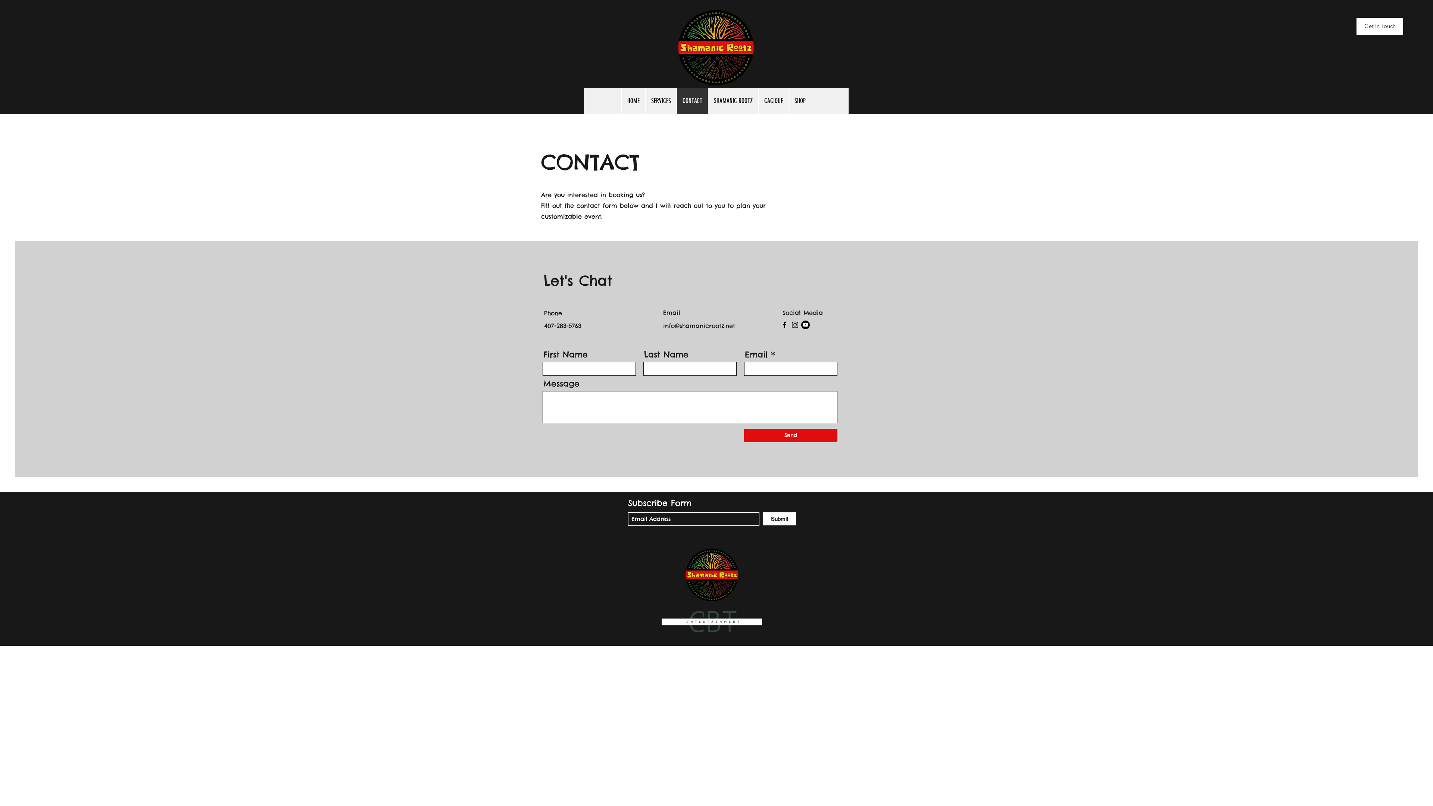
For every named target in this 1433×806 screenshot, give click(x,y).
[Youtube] (805, 325)
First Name (565, 354)
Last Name (666, 354)
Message (561, 383)
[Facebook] (784, 325)
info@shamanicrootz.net (699, 325)
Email (756, 354)
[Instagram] (795, 325)
